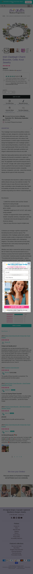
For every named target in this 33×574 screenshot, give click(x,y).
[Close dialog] (29, 263)
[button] (16, 293)
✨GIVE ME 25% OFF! (16, 307)
